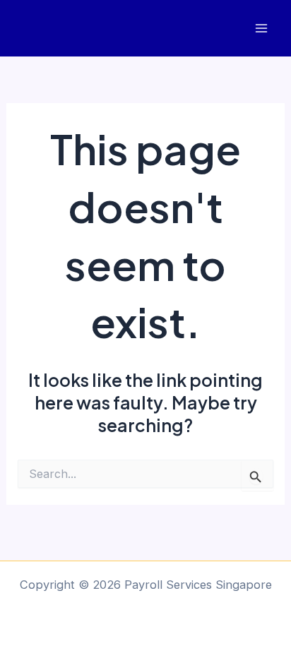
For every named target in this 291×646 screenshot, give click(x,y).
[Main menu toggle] (261, 28)
